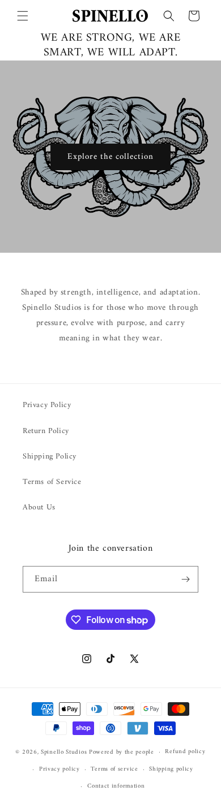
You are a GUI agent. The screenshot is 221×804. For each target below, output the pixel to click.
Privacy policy (59, 769)
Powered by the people (121, 752)
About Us (39, 507)
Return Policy (46, 431)
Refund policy (185, 751)
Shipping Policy (49, 456)
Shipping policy (171, 769)
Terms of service (114, 769)
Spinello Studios (64, 752)
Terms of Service (52, 482)
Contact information (115, 786)
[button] (22, 15)
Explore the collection (110, 156)
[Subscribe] (185, 579)
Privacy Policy (47, 405)
